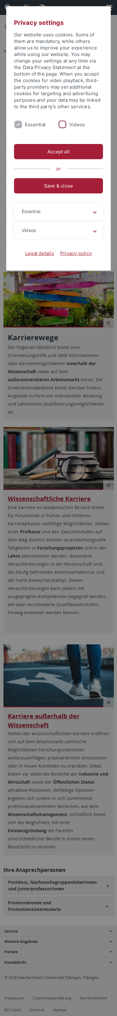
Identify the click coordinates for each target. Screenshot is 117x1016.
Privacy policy (76, 253)
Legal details (39, 253)
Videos (77, 125)
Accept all (58, 152)
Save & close (58, 186)
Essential (35, 125)
